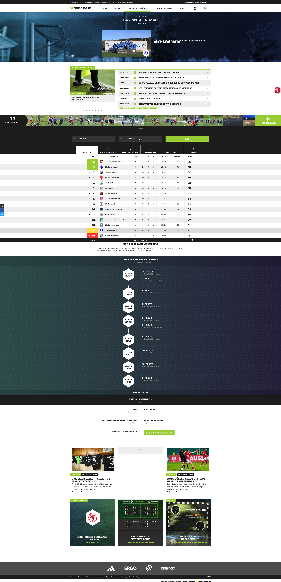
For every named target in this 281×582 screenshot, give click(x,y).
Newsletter (130, 2)
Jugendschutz (110, 576)
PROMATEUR (74, 2)
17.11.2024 (124, 98)
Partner (114, 2)
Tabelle (87, 152)
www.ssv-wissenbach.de (124, 431)
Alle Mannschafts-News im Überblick (138, 108)
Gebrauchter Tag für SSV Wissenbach (160, 104)
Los (187, 139)
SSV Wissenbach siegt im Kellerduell (85, 97)
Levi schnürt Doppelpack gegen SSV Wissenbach (165, 88)
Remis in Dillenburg (150, 99)
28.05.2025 (124, 93)
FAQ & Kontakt (122, 2)
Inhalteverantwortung (121, 576)
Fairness (194, 152)
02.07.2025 (124, 88)
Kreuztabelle (173, 152)
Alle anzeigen (140, 392)
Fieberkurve (151, 152)
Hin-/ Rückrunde (108, 152)
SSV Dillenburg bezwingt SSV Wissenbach (162, 93)
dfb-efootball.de (89, 2)
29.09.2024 (124, 104)
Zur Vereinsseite (140, 23)
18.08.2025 (124, 83)
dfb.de (81, 2)
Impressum (73, 576)
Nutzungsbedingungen (98, 576)
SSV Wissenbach (140, 399)
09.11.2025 (124, 72)
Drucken (187, 240)
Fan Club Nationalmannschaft (102, 2)
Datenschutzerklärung (84, 576)
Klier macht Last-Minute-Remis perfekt (161, 77)
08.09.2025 (124, 77)
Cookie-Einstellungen (134, 576)
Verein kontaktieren (159, 433)
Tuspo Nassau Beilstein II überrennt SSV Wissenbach (169, 83)
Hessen (143, 16)
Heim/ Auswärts (130, 152)
